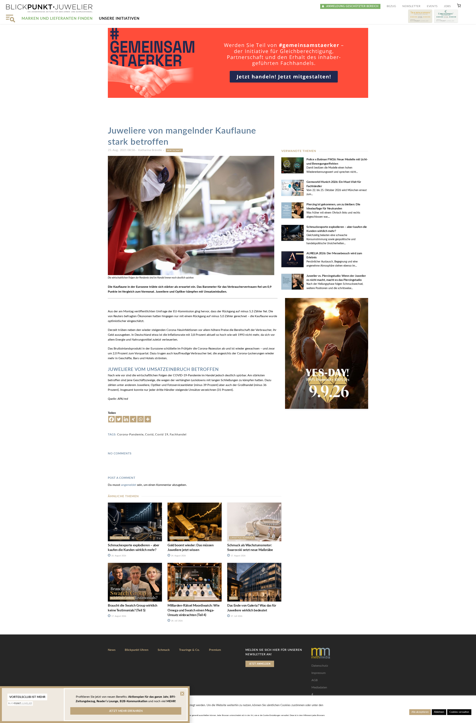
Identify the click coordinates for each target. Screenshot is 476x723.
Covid (149, 434)
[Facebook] (111, 419)
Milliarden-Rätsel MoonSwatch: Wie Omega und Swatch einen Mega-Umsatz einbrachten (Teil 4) (193, 610)
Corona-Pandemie (130, 434)
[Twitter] (118, 419)
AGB (314, 680)
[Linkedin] (126, 419)
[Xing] (133, 419)
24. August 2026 (178, 556)
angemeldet (128, 484)
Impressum (318, 672)
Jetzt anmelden (260, 664)
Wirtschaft (174, 150)
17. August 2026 (237, 556)
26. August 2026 (118, 556)
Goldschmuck (119, 538)
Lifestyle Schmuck (242, 538)
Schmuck (164, 649)
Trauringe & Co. (189, 649)
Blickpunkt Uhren (122, 598)
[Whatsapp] (140, 419)
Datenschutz (319, 665)
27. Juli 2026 (236, 616)
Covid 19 (161, 434)
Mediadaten (319, 687)
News (233, 598)
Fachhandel (178, 434)
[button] (459, 6)
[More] (147, 419)
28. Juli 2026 (177, 621)
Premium (215, 649)
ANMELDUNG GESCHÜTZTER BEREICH (351, 6)
